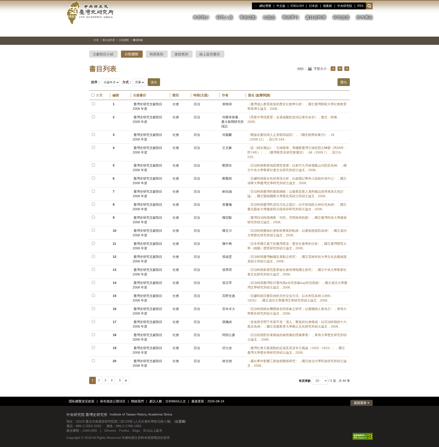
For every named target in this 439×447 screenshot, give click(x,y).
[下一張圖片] (361, 30)
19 (114, 348)
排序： (96, 82)
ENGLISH (297, 6)
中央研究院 (344, 6)
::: (255, 6)
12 (114, 257)
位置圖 (180, 421)
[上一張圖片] (352, 30)
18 (114, 335)
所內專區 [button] (364, 17)
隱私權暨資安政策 (81, 401)
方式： (127, 82)
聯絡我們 (137, 401)
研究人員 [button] (224, 17)
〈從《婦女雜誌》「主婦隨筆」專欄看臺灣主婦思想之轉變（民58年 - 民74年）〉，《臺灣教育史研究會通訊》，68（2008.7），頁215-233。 (296, 152)
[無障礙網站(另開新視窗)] (363, 436)
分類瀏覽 (124, 40)
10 (114, 230)
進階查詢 (181, 54)
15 (114, 296)
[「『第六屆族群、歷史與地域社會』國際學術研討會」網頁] (369, 31)
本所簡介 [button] (201, 17)
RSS (360, 6)
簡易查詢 (156, 54)
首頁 (96, 40)
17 (114, 322)
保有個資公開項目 (113, 401)
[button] (369, 6)
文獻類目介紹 (103, 54)
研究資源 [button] (341, 17)
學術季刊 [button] (290, 17)
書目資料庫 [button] (315, 17)
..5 (119, 380)
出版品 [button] (269, 17)
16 (114, 309)
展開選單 (360, 403)
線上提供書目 (209, 54)
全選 (99, 95)
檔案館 (327, 6)
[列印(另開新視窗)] (310, 68)
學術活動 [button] (248, 17)
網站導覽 (265, 6)
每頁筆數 (305, 380)
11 (114, 243)
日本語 (313, 6)
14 (114, 283)
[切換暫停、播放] (344, 30)
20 (114, 361)
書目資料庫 (108, 40)
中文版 (280, 6)
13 (114, 270)
